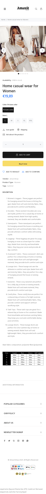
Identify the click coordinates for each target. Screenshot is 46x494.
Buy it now (23, 164)
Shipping (24, 129)
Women (17, 182)
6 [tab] (27, 73)
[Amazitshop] (23, 8)
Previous (3, 50)
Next (42, 50)
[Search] (36, 9)
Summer (10, 186)
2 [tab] (20, 73)
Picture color (8, 109)
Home (3, 19)
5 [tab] (25, 73)
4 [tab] (24, 73)
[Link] (27, 441)
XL (24, 120)
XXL (30, 120)
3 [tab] (22, 73)
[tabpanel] (23, 49)
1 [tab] (18, 73)
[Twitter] (4, 440)
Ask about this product (15, 134)
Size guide (10, 129)
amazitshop (14, 178)
